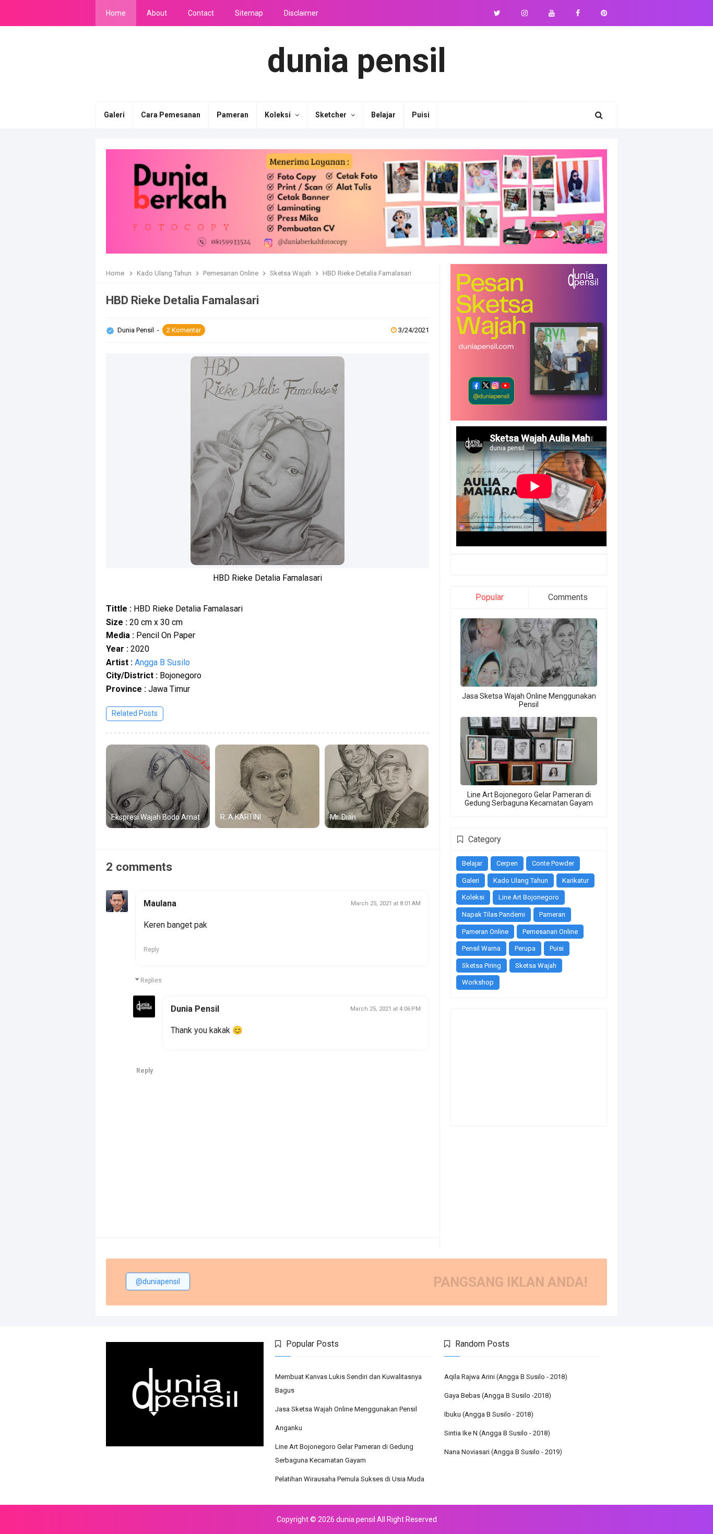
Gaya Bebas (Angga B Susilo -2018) (497, 1395)
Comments (568, 597)
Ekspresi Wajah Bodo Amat (155, 817)
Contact (201, 13)
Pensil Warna (481, 948)
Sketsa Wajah (535, 965)
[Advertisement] (508, 1066)
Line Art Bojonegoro (528, 897)
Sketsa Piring (481, 965)
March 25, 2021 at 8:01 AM (386, 903)
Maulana (160, 903)
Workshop (478, 982)
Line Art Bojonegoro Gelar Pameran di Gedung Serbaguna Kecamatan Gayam (529, 798)
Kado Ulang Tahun (520, 880)
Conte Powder (553, 863)
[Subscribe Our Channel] (551, 13)
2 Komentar (184, 330)
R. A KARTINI (240, 817)
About (157, 13)
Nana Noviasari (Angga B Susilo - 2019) (503, 1452)
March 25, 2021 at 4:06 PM (385, 1008)
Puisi (557, 948)
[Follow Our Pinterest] (603, 13)
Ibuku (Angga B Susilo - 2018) (488, 1414)
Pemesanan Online (550, 932)
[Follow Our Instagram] (524, 13)
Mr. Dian (343, 817)
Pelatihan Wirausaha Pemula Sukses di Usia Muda (349, 1479)
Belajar (472, 863)
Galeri (470, 880)
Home (116, 13)
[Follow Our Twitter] (497, 13)
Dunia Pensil (136, 330)
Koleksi (473, 897)
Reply (151, 949)
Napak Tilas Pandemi (493, 914)
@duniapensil (158, 1281)
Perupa (525, 948)
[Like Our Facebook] (577, 13)
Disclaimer (301, 13)
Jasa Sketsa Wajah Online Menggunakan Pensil (529, 700)
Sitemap (249, 13)
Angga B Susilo (162, 662)
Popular (490, 597)
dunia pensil (355, 1519)
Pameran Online (485, 932)
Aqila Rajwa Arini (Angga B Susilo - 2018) (505, 1377)
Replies (151, 980)
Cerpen (507, 863)
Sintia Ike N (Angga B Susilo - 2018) (497, 1433)
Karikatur (575, 880)
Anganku (288, 1428)
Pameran (552, 914)
